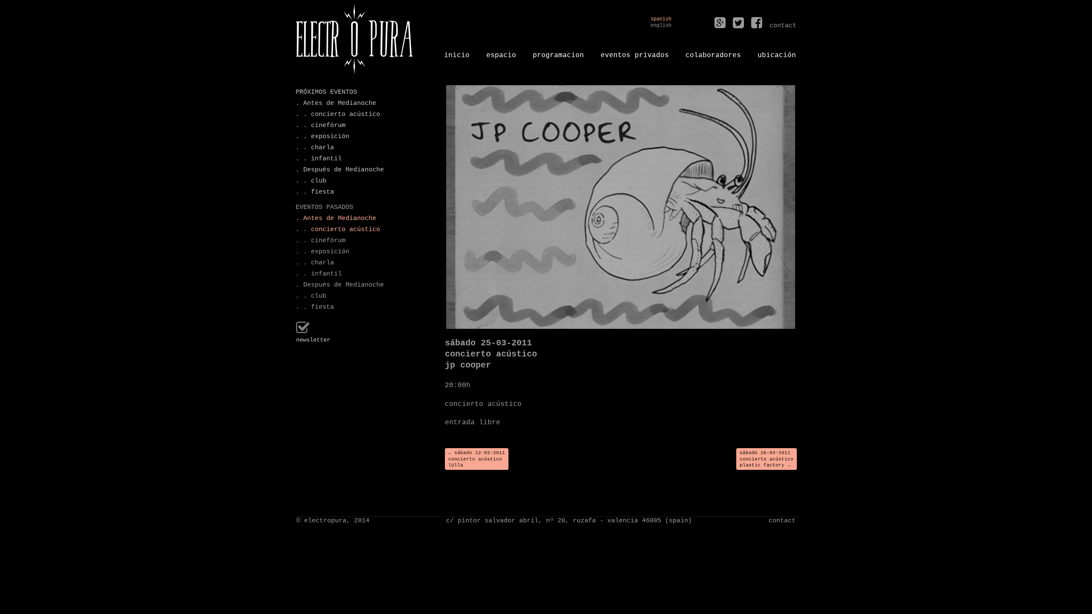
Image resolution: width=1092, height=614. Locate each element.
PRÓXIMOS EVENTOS (326, 92)
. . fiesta (315, 192)
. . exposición (322, 136)
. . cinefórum (321, 125)
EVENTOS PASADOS (324, 207)
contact (782, 520)
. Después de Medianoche (340, 170)
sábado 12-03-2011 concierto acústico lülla (476, 459)
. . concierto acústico (338, 114)
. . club (311, 181)
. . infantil (319, 158)
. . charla (315, 147)
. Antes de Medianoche (336, 103)
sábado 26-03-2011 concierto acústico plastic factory (766, 459)
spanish (661, 19)
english (661, 26)
